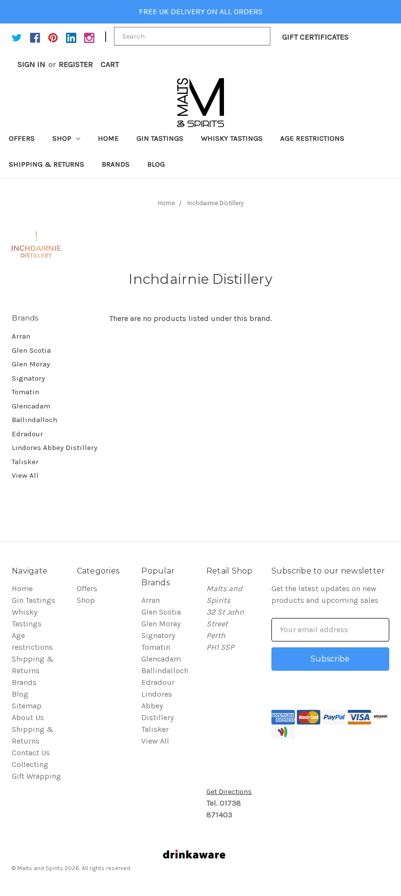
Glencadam (31, 406)
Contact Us (31, 752)
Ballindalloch (34, 419)
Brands (116, 164)
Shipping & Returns (46, 164)
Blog (156, 164)
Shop (62, 138)
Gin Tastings (159, 138)
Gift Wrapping (36, 776)
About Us (28, 717)
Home (108, 138)
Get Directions (229, 792)
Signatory (28, 378)
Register (76, 64)
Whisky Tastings (232, 138)
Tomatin (25, 391)
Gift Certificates (315, 37)
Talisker (25, 461)
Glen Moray (31, 364)
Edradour (27, 433)
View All (25, 475)
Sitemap (27, 705)
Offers (22, 138)
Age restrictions (312, 138)
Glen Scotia (31, 350)
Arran (21, 336)
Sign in (31, 64)
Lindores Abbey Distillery (54, 447)
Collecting (30, 764)
